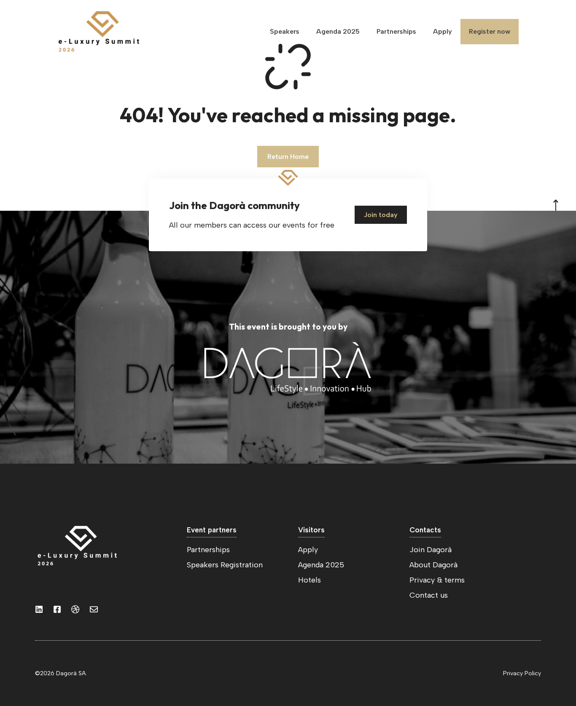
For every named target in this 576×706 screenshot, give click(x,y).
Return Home (288, 157)
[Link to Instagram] (39, 609)
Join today (381, 215)
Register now (489, 31)
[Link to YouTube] (57, 609)
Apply (442, 31)
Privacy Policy (522, 673)
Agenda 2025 (338, 31)
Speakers (284, 31)
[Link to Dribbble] (75, 609)
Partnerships (396, 31)
